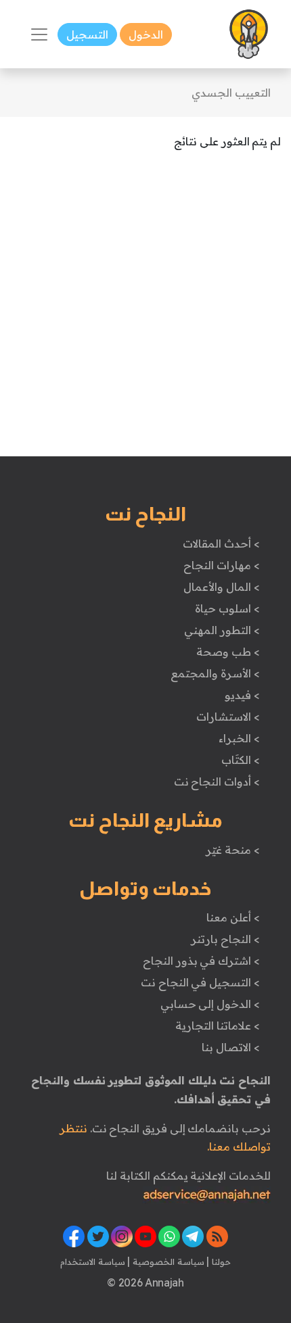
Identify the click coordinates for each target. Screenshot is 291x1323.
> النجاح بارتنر (225, 939)
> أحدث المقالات (221, 543)
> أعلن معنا (232, 917)
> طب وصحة (227, 651)
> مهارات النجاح (221, 565)
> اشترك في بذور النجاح (201, 960)
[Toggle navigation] (39, 34)
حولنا (220, 1261)
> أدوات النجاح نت (217, 781)
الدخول (146, 34)
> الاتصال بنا (230, 1047)
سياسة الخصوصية (167, 1261)
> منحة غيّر (232, 850)
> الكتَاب (240, 760)
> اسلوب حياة (227, 608)
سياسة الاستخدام (92, 1261)
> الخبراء (239, 738)
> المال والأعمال (221, 587)
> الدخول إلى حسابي (210, 1004)
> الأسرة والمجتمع (215, 673)
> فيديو (242, 695)
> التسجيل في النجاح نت (200, 982)
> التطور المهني (221, 630)
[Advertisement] (145, 311)
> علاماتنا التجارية (217, 1025)
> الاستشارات (228, 716)
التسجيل (87, 34)
